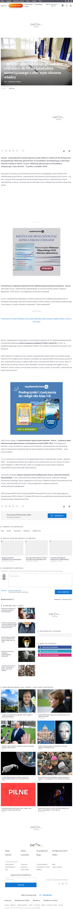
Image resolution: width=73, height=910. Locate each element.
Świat (5, 82)
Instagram (71, 1)
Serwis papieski (9, 864)
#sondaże (17, 531)
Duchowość (24, 864)
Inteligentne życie (59, 851)
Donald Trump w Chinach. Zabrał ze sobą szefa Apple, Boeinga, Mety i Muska (18, 746)
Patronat (60, 905)
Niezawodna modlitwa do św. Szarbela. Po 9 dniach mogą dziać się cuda (8, 639)
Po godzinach (42, 851)
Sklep (40, 1)
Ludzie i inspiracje (57, 867)
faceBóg (34, 1)
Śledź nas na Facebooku (50, 647)
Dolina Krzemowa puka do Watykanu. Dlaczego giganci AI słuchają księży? (52, 746)
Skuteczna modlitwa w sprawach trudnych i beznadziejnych (8, 610)
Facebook (65, 1)
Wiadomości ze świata (14, 82)
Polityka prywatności (22, 905)
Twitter (68, 1)
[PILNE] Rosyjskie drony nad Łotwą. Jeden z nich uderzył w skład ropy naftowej (16, 809)
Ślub (6, 869)
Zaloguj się (4, 590)
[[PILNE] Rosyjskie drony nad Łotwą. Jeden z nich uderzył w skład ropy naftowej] (18, 794)
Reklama (43, 905)
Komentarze (39, 4)
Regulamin (13, 905)
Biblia (2, 1)
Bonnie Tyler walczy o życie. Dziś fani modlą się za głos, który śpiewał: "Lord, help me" (53, 809)
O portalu (6, 905)
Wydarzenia (28, 4)
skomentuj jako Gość (15, 590)
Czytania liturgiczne (41, 864)
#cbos (9, 531)
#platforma (37, 531)
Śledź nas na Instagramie (50, 655)
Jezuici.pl (7, 900)
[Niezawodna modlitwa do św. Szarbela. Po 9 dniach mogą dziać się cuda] (26, 642)
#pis (2, 531)
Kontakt (31, 905)
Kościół (40, 749)
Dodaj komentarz (63, 592)
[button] (62, 5)
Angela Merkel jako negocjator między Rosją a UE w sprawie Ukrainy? (54, 715)
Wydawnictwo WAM (22, 900)
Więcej (48, 4)
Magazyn (8, 1)
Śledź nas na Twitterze (50, 651)
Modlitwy (39, 869)
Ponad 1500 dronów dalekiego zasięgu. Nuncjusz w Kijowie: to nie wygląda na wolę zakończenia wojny (54, 778)
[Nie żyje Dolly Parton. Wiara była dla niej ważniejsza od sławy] (36, 548)
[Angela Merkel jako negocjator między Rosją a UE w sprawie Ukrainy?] (54, 701)
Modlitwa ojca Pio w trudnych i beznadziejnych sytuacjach (7, 654)
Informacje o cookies (52, 905)
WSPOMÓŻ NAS (47, 895)
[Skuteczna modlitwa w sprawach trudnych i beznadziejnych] (26, 613)
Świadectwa (24, 867)
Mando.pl (36, 900)
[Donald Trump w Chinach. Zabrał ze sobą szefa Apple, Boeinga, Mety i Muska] (18, 732)
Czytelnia (25, 855)
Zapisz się (21, 885)
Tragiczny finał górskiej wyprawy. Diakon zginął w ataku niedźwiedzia (17, 715)
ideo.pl (38, 908)
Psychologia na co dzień (43, 867)
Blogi (27, 1)
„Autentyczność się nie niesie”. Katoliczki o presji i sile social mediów (8, 668)
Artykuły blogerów (10, 867)
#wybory (27, 531)
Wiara (26, 6)
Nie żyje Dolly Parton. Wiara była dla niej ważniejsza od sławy (36, 559)
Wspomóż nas (59, 516)
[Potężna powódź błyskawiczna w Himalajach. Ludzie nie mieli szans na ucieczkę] (12, 548)
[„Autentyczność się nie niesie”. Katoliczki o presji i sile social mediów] (26, 670)
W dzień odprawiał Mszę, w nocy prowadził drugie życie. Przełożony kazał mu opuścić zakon (9, 625)
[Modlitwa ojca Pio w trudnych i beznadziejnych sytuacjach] (26, 656)
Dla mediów (37, 905)
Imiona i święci (25, 869)
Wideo (54, 855)
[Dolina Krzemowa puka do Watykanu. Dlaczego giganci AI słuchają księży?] (54, 732)
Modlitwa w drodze (19, 1)
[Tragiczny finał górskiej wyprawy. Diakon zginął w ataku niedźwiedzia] (18, 701)
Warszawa (54, 4)
